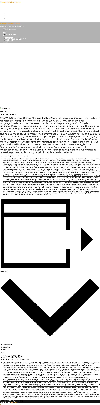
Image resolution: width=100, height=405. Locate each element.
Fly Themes (14, 402)
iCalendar (5, 346)
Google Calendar (8, 344)
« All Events (3, 111)
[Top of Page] (0, 404)
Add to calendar (4, 271)
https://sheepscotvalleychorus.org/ (18, 359)
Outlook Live (6, 349)
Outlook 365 (6, 347)
